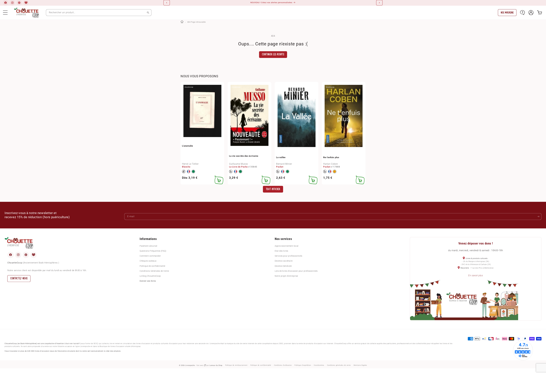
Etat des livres (281, 251)
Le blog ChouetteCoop (150, 276)
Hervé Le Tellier (190, 163)
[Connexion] (531, 12)
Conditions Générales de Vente (154, 271)
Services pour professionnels (288, 256)
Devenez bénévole (283, 266)
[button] (5, 12)
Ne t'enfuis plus (331, 157)
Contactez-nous (19, 278)
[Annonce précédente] (167, 2)
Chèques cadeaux (148, 261)
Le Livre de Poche (238, 167)
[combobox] (98, 12)
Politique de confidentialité (152, 266)
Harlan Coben (330, 163)
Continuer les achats (273, 54)
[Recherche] (148, 12)
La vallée (280, 157)
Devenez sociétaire (284, 261)
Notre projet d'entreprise (286, 276)
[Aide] (522, 12)
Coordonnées (319, 365)
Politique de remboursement (236, 365)
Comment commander (150, 256)
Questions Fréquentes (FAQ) (153, 251)
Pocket (279, 167)
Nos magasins (507, 12)
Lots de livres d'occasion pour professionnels (296, 271)
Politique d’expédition (302, 365)
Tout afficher (273, 189)
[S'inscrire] (538, 216)
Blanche (186, 167)
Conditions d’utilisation (283, 365)
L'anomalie (187, 145)
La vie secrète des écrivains (243, 156)
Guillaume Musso (238, 163)
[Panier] (539, 12)
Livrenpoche (190, 365)
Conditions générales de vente (339, 365)
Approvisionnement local (286, 246)
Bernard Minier (284, 163)
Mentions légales (360, 365)
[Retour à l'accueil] (182, 22)
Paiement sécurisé (148, 246)
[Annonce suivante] (379, 2)
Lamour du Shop (215, 365)
